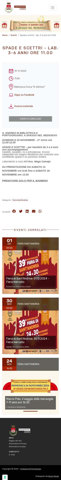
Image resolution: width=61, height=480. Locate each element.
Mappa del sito (15, 441)
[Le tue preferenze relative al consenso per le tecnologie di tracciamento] (5, 477)
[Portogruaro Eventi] (15, 7)
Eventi (14, 35)
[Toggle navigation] (53, 8)
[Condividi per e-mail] (33, 211)
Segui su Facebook (24, 94)
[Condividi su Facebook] (14, 211)
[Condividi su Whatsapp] (40, 211)
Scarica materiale (23, 106)
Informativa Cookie (17, 446)
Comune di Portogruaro (30, 469)
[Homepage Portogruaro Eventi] (19, 430)
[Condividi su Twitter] (20, 211)
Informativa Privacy (18, 443)
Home (5, 35)
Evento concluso (30, 118)
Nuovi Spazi (53, 476)
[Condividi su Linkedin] (27, 211)
